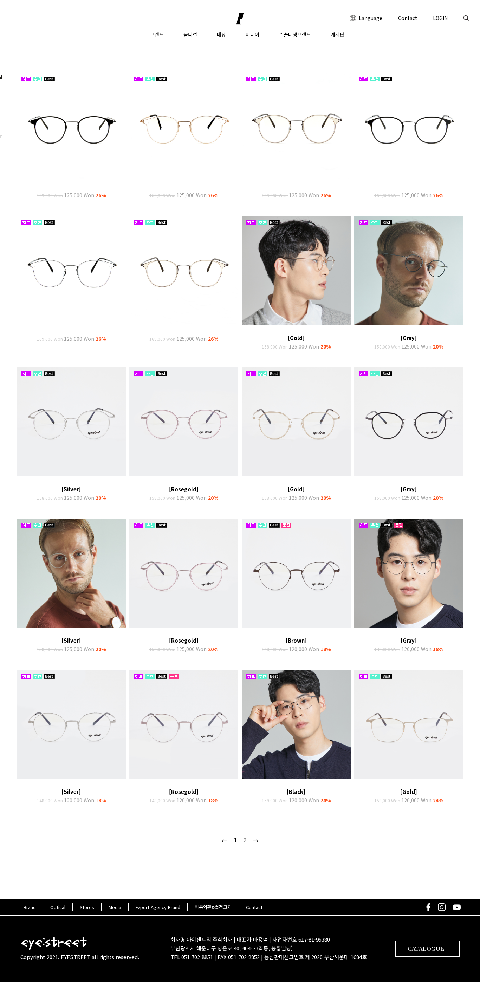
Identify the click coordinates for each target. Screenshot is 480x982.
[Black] (296, 791)
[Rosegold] (184, 489)
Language (369, 17)
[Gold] (296, 337)
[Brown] (296, 640)
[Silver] (71, 489)
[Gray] (409, 337)
